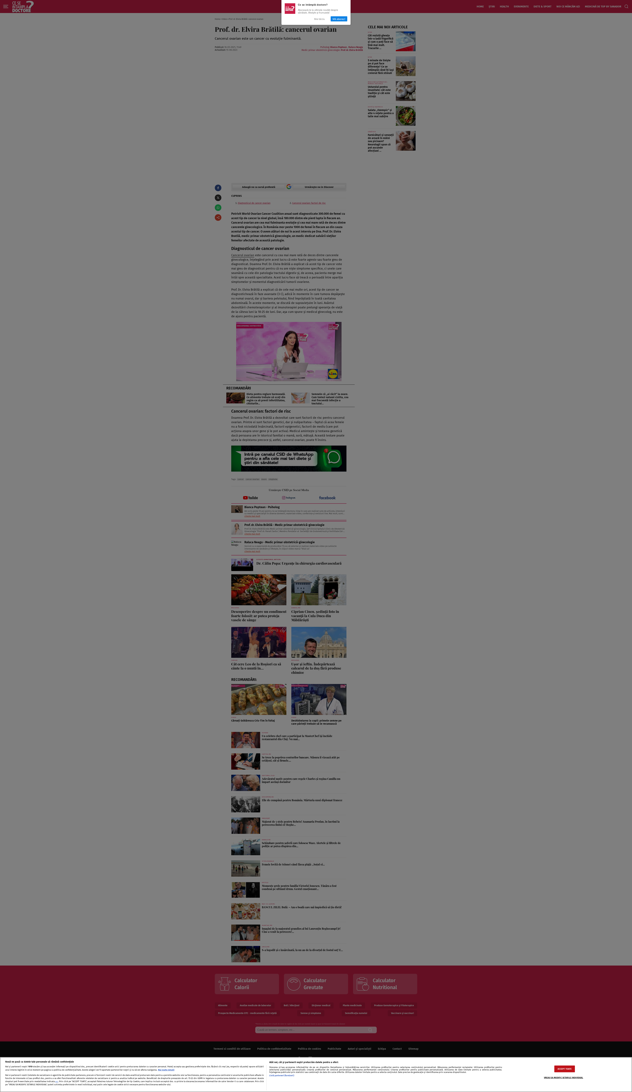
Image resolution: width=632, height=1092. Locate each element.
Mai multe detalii (166, 1070)
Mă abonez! (339, 19)
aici (56, 1081)
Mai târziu (319, 19)
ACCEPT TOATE (565, 1069)
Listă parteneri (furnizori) (281, 1075)
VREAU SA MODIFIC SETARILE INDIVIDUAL (563, 1077)
